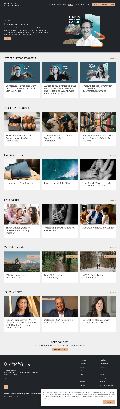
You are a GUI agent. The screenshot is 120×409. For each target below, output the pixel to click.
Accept (109, 402)
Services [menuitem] (82, 367)
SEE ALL (113, 58)
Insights (70, 4)
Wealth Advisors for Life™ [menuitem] (14, 394)
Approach (52, 4)
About (65, 4)
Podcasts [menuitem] (102, 367)
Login (88, 4)
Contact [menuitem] (82, 381)
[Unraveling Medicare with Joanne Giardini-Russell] (98, 306)
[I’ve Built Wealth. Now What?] (98, 214)
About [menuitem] (82, 371)
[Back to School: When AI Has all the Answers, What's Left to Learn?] (98, 122)
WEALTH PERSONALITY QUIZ (103, 4)
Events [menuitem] (102, 371)
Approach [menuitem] (83, 363)
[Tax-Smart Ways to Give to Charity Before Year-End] (98, 169)
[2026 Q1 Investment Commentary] (98, 261)
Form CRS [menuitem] (103, 381)
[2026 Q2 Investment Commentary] (60, 261)
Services (58, 4)
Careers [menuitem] (82, 385)
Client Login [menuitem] (103, 378)
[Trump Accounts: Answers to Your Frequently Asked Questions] (60, 122)
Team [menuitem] (82, 374)
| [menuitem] (24, 394)
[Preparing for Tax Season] (22, 169)
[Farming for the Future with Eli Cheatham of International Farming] (98, 72)
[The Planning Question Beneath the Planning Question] (22, 214)
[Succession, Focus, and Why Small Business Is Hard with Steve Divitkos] (22, 72)
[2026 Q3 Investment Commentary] (22, 261)
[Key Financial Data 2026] (60, 169)
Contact (83, 4)
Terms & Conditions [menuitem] (33, 394)
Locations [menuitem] (83, 378)
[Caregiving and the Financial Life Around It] (60, 214)
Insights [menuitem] (102, 374)
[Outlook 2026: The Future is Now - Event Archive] (60, 306)
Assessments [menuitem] (104, 363)
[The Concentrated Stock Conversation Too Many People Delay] (22, 122)
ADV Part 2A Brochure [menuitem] (106, 385)
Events (77, 4)
